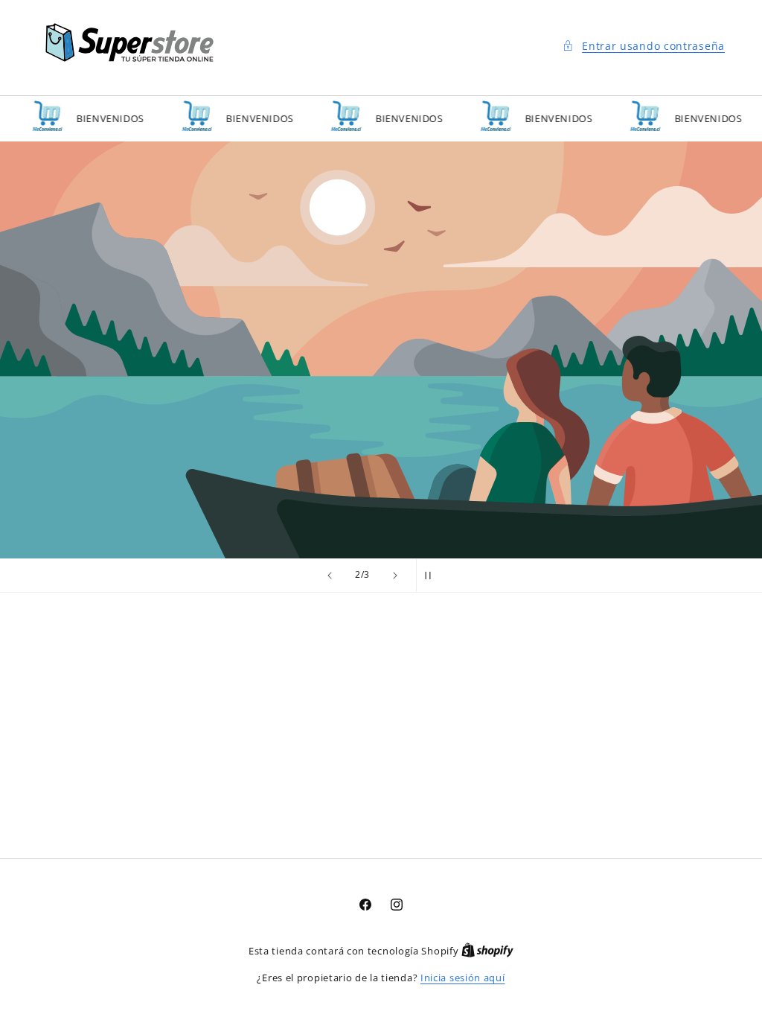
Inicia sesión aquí (462, 977)
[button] (643, 45)
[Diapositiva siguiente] (395, 575)
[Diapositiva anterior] (329, 575)
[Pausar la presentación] (432, 575)
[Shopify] (487, 950)
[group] (381, 349)
